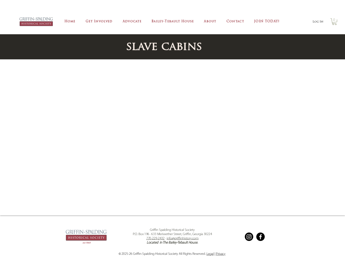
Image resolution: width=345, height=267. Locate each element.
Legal (210, 254)
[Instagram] (249, 237)
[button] (99, 21)
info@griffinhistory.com (183, 238)
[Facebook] (260, 237)
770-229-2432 (155, 238)
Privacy (221, 254)
